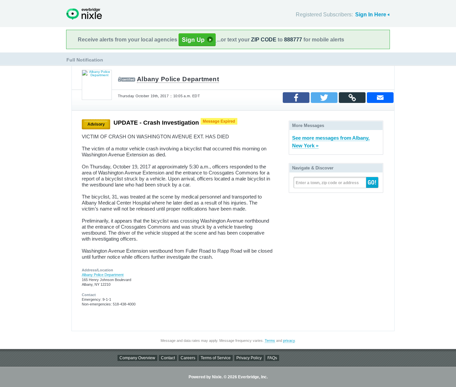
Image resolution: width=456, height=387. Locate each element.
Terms (270, 341)
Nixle (84, 14)
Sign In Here (370, 14)
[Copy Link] (352, 97)
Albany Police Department (178, 79)
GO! (372, 182)
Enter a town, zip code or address (327, 182)
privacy (289, 341)
